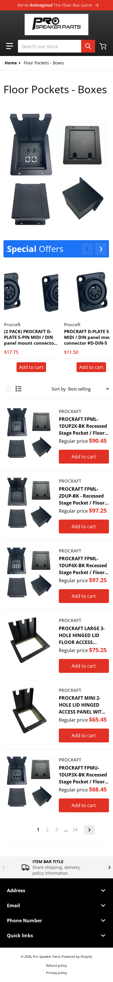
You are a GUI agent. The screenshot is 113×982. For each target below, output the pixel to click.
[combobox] (56, 46)
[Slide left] (87, 249)
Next (89, 829)
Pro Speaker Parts (46, 956)
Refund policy (56, 965)
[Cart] (103, 46)
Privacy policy (56, 972)
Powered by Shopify (76, 956)
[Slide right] (101, 249)
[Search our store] (88, 46)
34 (75, 829)
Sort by (59, 389)
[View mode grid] (8, 389)
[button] (9, 46)
